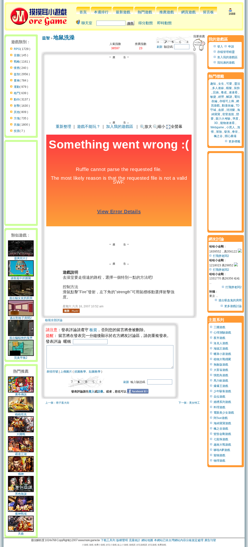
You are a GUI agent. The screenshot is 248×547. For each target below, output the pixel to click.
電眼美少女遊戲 (224, 412)
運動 (17, 87)
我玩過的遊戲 (226, 62)
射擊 (17, 105)
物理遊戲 (219, 460)
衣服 (17, 124)
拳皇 (235, 131)
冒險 (219, 131)
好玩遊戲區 (141, 545)
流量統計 (134, 540)
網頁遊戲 (188, 12)
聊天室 (86, 23)
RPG (17, 49)
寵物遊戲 (219, 455)
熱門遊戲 (145, 12)
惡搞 (216, 92)
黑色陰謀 (21, 494)
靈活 (237, 83)
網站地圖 (147, 540)
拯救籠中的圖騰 (21, 278)
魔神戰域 (21, 513)
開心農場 (230, 136)
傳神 (21, 474)
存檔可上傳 (226, 101)
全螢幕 (176, 126)
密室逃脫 (228, 114)
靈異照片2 (20, 258)
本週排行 (101, 12)
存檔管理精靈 (226, 52)
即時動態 (164, 23)
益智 (17, 74)
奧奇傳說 (21, 394)
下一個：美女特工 (189, 402)
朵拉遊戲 (219, 396)
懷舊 (17, 68)
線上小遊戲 (122, 545)
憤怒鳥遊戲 (221, 375)
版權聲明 (122, 540)
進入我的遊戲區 (227, 57)
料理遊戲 (219, 407)
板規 (93, 330)
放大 (148, 126)
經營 (221, 96)
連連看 (233, 92)
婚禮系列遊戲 (222, 402)
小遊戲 (85, 545)
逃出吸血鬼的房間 (230, 300)
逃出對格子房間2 (21, 318)
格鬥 (17, 93)
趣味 (213, 83)
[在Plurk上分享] (71, 310)
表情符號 (52, 371)
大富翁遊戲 (221, 370)
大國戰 (20, 434)
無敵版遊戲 (221, 364)
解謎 (229, 96)
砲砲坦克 (21, 414)
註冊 (100, 391)
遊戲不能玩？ (88, 126)
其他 (17, 112)
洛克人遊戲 (221, 343)
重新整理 (63, 126)
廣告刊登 (210, 540)
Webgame (217, 127)
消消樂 (230, 110)
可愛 (229, 83)
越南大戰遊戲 (222, 444)
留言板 (208, 12)
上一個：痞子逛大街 (57, 402)
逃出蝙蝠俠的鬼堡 (20, 338)
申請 (231, 46)
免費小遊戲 (99, 545)
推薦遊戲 (166, 12)
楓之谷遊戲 (221, 428)
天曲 (21, 533)
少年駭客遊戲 (222, 391)
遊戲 (91, 545)
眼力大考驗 (223, 118)
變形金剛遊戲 (222, 434)
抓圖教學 (80, 371)
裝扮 (237, 88)
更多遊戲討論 (233, 306)
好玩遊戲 (152, 545)
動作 (17, 99)
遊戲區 (132, 545)
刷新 (160, 47)
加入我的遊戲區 (119, 126)
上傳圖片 (66, 371)
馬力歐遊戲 (221, 380)
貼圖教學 (95, 371)
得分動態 (145, 23)
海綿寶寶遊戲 (222, 423)
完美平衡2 (20, 357)
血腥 (221, 110)
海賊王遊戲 (221, 348)
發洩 (227, 131)
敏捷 (213, 96)
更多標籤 (234, 141)
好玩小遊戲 (111, 545)
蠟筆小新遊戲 (222, 354)
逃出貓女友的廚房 (20, 298)
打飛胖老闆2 (221, 256)
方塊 (17, 118)
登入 (91, 391)
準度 (235, 118)
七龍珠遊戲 (221, 439)
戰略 (17, 61)
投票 (17, 131)
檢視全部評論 (53, 320)
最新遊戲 (123, 12)
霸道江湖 (21, 454)
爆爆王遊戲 (221, 386)
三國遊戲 (219, 327)
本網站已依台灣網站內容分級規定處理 (178, 540)
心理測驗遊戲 (222, 332)
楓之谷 (218, 136)
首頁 (83, 12)
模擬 (229, 88)
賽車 (17, 80)
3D (216, 123)
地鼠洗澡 (64, 37)
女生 (221, 83)
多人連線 (218, 88)
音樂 (17, 55)
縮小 (161, 126)
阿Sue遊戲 (221, 418)
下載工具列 (108, 540)
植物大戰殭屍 (222, 359)
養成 (224, 92)
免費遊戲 (161, 545)
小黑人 (230, 127)
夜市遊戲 (219, 338)
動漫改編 (227, 105)
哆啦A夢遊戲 (222, 450)
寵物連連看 (227, 123)
